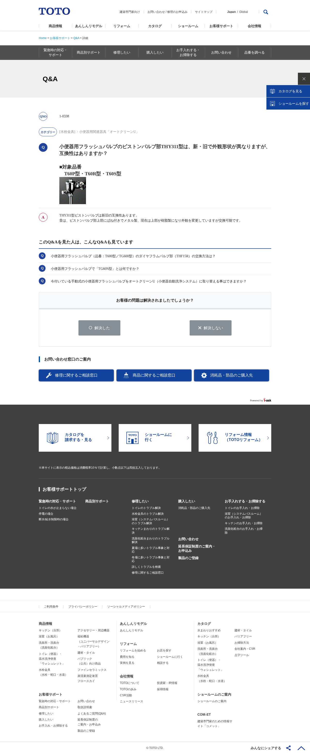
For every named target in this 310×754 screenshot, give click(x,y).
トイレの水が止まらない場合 (58, 508)
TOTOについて (129, 683)
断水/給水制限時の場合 (54, 519)
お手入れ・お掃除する (53, 725)
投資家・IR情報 (167, 683)
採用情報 (163, 689)
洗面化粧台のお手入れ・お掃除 (244, 530)
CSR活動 (126, 695)
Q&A (76, 38)
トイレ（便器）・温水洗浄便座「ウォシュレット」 (52, 659)
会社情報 (254, 26)
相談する (163, 663)
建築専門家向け (130, 12)
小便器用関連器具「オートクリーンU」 (109, 132)
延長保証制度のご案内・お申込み (197, 548)
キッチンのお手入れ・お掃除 (244, 523)
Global (243, 12)
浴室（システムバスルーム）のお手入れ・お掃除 (244, 515)
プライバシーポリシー (82, 606)
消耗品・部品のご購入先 (231, 375)
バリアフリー (243, 636)
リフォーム (121, 26)
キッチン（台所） (50, 630)
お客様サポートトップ (64, 489)
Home (43, 38)
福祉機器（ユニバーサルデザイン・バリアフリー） (93, 641)
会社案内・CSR (244, 648)
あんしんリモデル (88, 26)
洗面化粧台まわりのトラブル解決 (151, 540)
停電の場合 (46, 513)
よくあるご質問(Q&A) (92, 713)
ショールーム (188, 26)
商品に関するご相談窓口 (154, 375)
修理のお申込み (177, 12)
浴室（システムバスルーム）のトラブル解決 (151, 521)
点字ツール (241, 655)
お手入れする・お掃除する (245, 501)
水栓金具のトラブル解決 (148, 513)
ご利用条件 (51, 606)
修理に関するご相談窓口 (76, 375)
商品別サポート (97, 501)
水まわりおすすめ (209, 630)
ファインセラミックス (92, 670)
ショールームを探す (294, 103)
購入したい (186, 501)
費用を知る (127, 656)
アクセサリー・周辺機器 (93, 630)
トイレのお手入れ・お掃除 (242, 508)
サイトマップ (203, 12)
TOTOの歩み (128, 689)
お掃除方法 (241, 642)
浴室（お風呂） (49, 636)
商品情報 (55, 26)
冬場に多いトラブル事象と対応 (151, 559)
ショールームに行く (170, 656)
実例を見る (127, 663)
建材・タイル (86, 652)
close (304, 79)
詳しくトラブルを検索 (146, 567)
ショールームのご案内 (214, 694)
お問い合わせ (156, 12)
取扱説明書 (85, 707)
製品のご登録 (188, 558)
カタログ (155, 26)
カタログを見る (290, 91)
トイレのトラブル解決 (146, 508)
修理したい (140, 501)
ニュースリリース (131, 701)
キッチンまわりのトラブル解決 (151, 530)
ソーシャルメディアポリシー (126, 606)
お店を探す (164, 650)
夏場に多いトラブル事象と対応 (151, 549)
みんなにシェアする (266, 748)
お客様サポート (221, 26)
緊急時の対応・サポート (57, 501)
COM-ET (204, 714)
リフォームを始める (133, 650)
